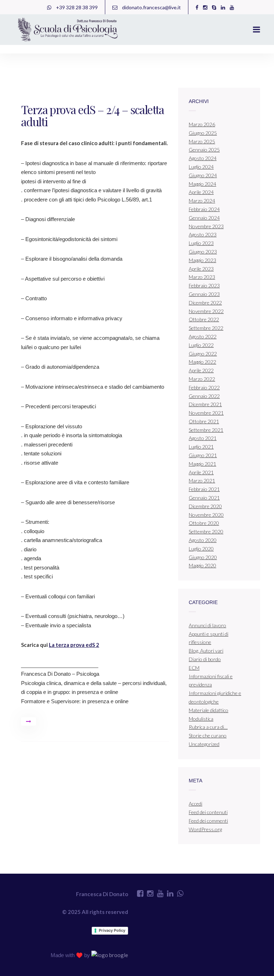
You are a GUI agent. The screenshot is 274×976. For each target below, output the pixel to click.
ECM (194, 668)
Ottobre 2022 (204, 319)
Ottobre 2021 (204, 421)
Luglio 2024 (201, 167)
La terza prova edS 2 (74, 645)
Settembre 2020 (206, 531)
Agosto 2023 (203, 234)
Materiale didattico (208, 710)
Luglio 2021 (201, 447)
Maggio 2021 (202, 464)
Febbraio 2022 (204, 387)
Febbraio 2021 (204, 489)
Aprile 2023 (201, 269)
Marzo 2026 (202, 124)
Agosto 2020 (203, 540)
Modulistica (201, 719)
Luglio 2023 (201, 243)
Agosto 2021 (203, 438)
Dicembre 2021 (205, 404)
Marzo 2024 (202, 201)
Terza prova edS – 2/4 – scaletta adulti (92, 115)
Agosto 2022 (203, 336)
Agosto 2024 (203, 158)
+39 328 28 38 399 (76, 7)
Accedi (195, 804)
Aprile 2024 (201, 192)
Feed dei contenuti (208, 812)
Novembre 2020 (206, 515)
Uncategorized (204, 744)
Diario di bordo (205, 659)
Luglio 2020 (201, 549)
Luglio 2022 (201, 345)
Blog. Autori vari (206, 651)
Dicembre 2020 (205, 506)
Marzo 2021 (202, 480)
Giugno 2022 (203, 354)
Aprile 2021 (201, 472)
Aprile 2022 (201, 370)
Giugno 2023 (203, 252)
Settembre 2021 (206, 430)
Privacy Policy (112, 930)
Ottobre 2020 (204, 523)
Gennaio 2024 (204, 218)
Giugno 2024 (203, 175)
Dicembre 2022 (205, 303)
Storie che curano (208, 735)
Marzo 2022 (202, 379)
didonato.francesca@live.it (151, 7)
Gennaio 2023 (204, 294)
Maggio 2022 (202, 362)
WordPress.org (205, 829)
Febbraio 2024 (204, 209)
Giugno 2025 (203, 133)
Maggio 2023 (202, 260)
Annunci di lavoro (207, 625)
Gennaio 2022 (204, 396)
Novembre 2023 (206, 226)
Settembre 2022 (206, 328)
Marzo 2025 (202, 141)
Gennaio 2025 (204, 150)
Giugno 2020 (203, 557)
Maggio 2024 (202, 184)
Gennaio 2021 (204, 498)
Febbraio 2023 (204, 285)
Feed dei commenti (208, 821)
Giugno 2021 (203, 455)
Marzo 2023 (202, 277)
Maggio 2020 (202, 565)
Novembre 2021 (206, 413)
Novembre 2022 (206, 311)
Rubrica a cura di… (208, 727)
